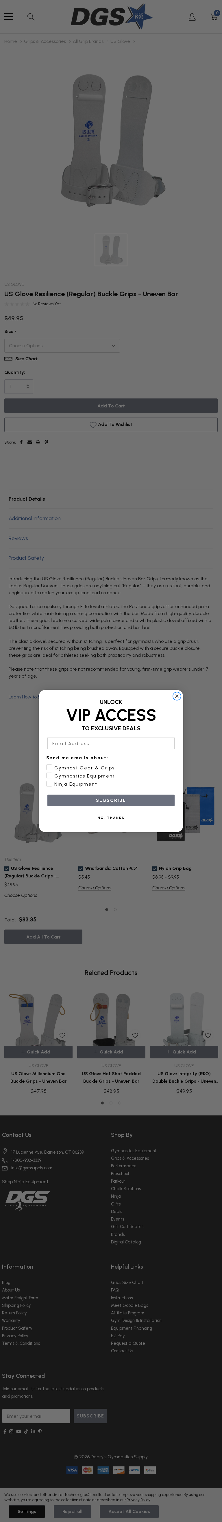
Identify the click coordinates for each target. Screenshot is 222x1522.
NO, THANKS (111, 818)
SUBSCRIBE (111, 800)
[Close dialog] (176, 696)
